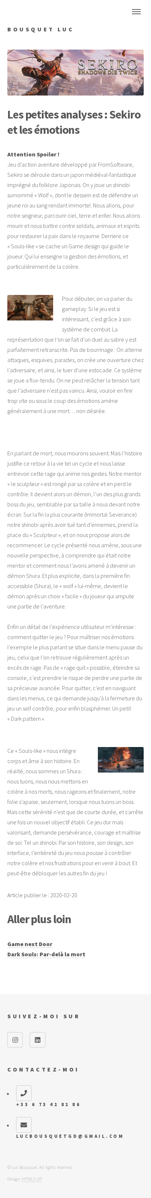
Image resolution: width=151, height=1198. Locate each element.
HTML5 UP (32, 1179)
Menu (136, 11)
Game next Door (29, 944)
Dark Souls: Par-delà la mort (46, 954)
